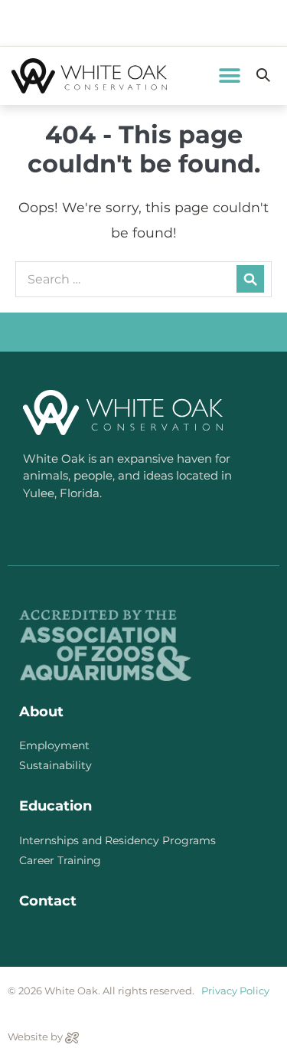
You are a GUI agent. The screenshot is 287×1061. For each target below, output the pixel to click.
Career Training (60, 860)
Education (55, 805)
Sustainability (55, 765)
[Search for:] (143, 278)
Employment (54, 745)
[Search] (250, 279)
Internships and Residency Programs (117, 840)
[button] (229, 75)
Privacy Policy (235, 990)
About (41, 711)
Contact (48, 900)
